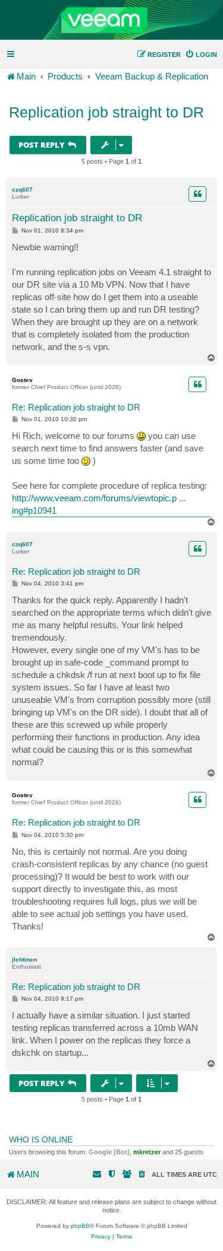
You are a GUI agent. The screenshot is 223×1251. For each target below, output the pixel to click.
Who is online (41, 1139)
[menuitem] (201, 54)
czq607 (22, 189)
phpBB (80, 1226)
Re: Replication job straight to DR (76, 407)
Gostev (22, 380)
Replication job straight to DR (106, 112)
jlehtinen (24, 959)
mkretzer (147, 1151)
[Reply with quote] (197, 194)
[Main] (111, 20)
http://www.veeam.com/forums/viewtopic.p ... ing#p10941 (99, 504)
